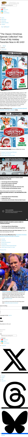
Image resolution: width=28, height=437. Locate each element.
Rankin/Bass (4, 244)
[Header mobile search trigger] (0, 29)
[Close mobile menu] (0, 15)
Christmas (3, 240)
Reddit (2, 377)
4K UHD (3, 239)
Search (25, 307)
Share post (3, 49)
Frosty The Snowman (6, 153)
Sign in (2, 26)
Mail (2, 379)
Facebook (3, 345)
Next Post (2, 252)
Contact (3, 24)
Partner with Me (4, 22)
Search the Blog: (3, 305)
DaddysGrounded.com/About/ (11, 302)
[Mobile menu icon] (14, 0)
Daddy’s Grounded (6, 291)
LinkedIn (3, 376)
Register (7, 26)
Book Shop (3, 19)
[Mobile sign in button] (0, 28)
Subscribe (3, 21)
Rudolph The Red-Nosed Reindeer (9, 152)
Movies (4, 45)
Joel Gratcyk (21, 291)
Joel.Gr (9, 315)
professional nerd (8, 298)
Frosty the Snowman (6, 242)
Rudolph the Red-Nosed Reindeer (8, 245)
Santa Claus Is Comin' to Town (8, 247)
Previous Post (3, 249)
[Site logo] (10, 3)
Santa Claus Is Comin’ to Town (8, 155)
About (2, 17)
